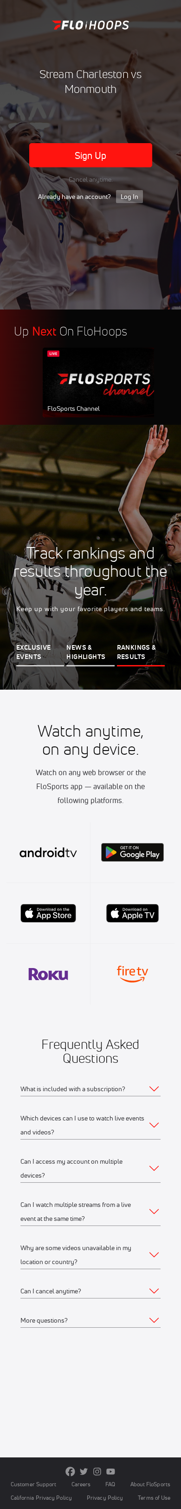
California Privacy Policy (41, 1497)
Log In (129, 196)
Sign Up (91, 155)
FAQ (110, 1484)
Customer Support (34, 1484)
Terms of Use (154, 1497)
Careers (81, 1484)
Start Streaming (104, 391)
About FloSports (150, 1484)
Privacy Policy (105, 1497)
